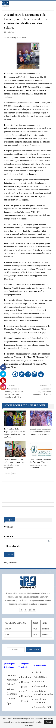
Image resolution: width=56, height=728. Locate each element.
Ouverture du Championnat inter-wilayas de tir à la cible (42, 391)
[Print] (41, 374)
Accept (48, 722)
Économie (12, 693)
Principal (11, 674)
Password (8, 536)
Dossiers (25, 681)
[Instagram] (34, 374)
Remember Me (13, 546)
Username (8, 527)
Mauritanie (12, 679)
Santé (24, 691)
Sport (10, 703)
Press (24, 686)
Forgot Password (11, 562)
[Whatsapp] (28, 374)
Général (11, 684)
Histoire (38, 672)
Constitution (41, 686)
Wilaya (10, 689)
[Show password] (48, 540)
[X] (22, 374)
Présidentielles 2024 (42, 707)
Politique (26, 677)
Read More (29, 725)
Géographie (40, 676)
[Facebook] (15, 374)
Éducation (26, 696)
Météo (24, 700)
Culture (11, 698)
